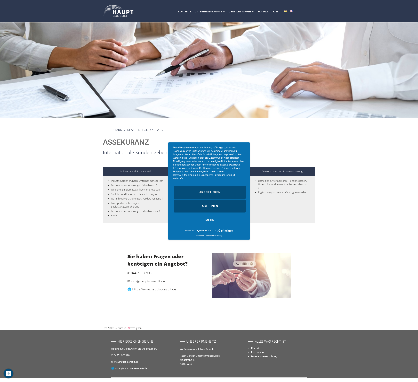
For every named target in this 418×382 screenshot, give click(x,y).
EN (128, 328)
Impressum (258, 352)
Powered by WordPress (162, 380)
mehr (209, 220)
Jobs (275, 11)
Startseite (184, 11)
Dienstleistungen (240, 11)
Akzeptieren (210, 192)
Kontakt (263, 11)
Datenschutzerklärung (264, 356)
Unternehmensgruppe (208, 11)
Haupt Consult (132, 380)
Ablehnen (210, 206)
